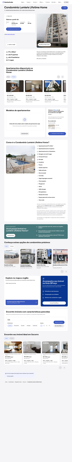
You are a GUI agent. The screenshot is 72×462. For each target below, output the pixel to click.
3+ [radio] (46, 325)
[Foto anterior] (8, 86)
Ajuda (59, 2)
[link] (59, 322)
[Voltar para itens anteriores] (8, 159)
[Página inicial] (8, 2)
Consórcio (48, 2)
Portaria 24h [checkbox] (16, 325)
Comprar (28, 2)
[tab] (8, 319)
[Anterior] (58, 76)
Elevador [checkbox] (22, 325)
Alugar (22, 2)
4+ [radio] (49, 325)
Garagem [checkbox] (28, 325)
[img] (11, 256)
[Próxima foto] (21, 86)
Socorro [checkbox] (10, 325)
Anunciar (35, 2)
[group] (15, 91)
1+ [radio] (41, 325)
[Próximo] (62, 76)
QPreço (41, 2)
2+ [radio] (44, 325)
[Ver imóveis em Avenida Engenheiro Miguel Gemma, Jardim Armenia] (9, 34)
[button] (15, 91)
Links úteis (53, 2)
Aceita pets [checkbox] (35, 325)
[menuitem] (23, 2)
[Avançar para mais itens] (33, 159)
